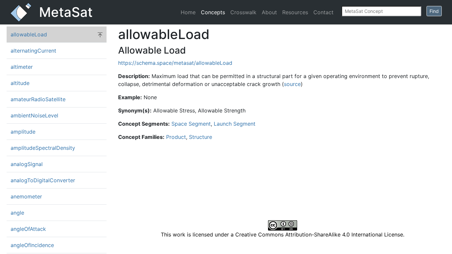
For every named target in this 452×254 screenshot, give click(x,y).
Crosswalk (243, 12)
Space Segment (191, 123)
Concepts (213, 12)
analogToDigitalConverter (43, 180)
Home (188, 12)
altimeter (22, 67)
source (292, 84)
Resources (295, 12)
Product (176, 137)
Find (434, 11)
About (269, 12)
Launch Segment (234, 123)
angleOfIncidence (32, 245)
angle (17, 212)
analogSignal (27, 164)
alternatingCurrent (33, 50)
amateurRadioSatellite (38, 99)
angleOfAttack (28, 229)
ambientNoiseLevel (34, 115)
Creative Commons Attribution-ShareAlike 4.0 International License (319, 234)
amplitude (23, 131)
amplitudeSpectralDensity (43, 148)
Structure (200, 137)
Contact (323, 12)
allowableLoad (29, 34)
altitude (20, 83)
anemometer (26, 196)
